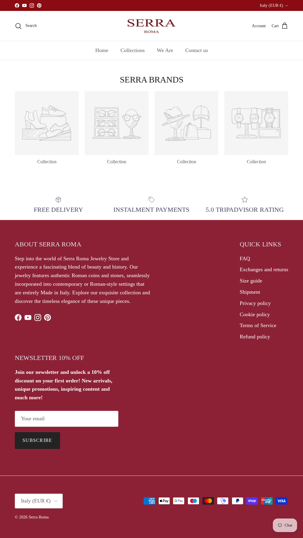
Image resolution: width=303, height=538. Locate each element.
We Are (165, 50)
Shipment (250, 292)
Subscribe (37, 440)
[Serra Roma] (151, 26)
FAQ (245, 258)
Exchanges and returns (264, 269)
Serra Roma (39, 517)
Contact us (196, 50)
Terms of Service (258, 325)
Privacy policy (255, 303)
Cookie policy (255, 314)
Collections (132, 50)
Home (101, 50)
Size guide (251, 281)
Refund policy (255, 337)
